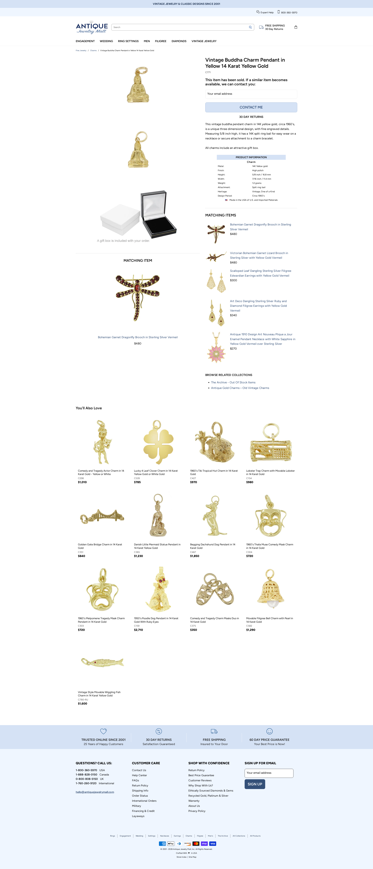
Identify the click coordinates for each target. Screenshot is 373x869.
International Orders (144, 800)
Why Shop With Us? (200, 785)
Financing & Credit (143, 811)
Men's (210, 836)
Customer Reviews (200, 780)
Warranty (194, 800)
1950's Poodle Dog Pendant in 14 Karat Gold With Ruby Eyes (156, 620)
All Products (255, 836)
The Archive (223, 836)
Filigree (160, 41)
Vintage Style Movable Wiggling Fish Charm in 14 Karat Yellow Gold (99, 694)
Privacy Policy (196, 811)
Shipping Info (140, 790)
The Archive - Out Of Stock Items (233, 382)
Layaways (138, 816)
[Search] (250, 27)
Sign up (255, 784)
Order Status (140, 795)
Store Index (181, 857)
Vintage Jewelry (204, 41)
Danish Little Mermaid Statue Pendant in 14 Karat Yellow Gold (157, 546)
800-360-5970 (288, 12)
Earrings (177, 836)
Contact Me (251, 107)
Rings (112, 836)
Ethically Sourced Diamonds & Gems (210, 790)
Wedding (106, 41)
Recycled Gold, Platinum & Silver (208, 795)
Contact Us (139, 770)
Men (147, 41)
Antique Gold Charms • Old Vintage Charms (240, 388)
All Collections (239, 836)
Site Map (192, 857)
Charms (189, 836)
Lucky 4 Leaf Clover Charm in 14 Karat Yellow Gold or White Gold (156, 472)
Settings (151, 836)
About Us (194, 806)
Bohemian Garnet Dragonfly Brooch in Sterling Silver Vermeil (138, 337)
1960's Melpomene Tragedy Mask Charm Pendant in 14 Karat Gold (101, 620)
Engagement (85, 41)
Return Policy (140, 785)
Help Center (139, 775)
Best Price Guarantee (201, 775)
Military (136, 806)
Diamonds (179, 41)
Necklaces (164, 836)
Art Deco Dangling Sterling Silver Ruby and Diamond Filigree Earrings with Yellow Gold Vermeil (258, 305)
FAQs (135, 780)
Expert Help (266, 12)
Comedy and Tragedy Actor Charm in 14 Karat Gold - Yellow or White (101, 472)
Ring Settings (128, 41)
